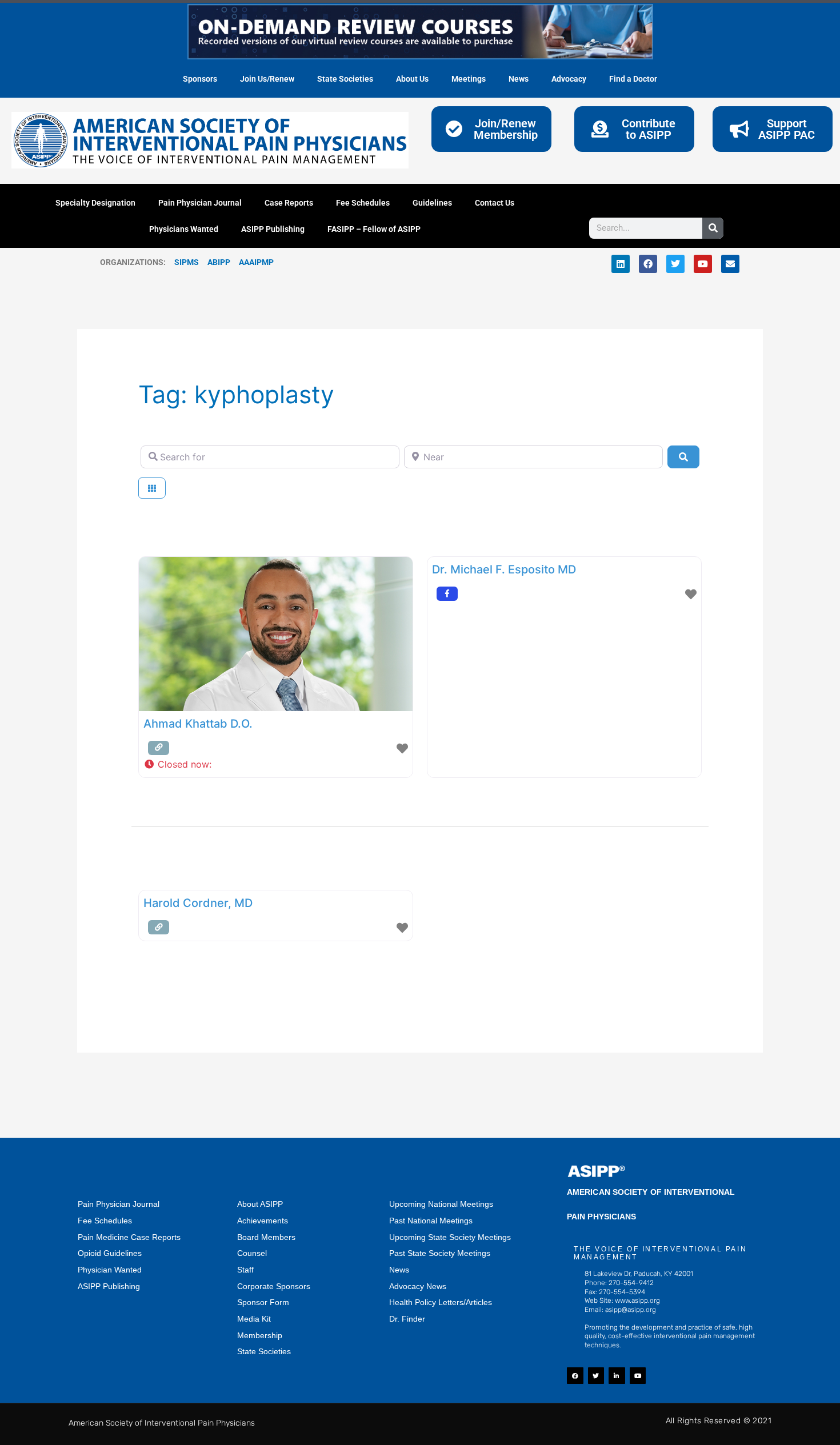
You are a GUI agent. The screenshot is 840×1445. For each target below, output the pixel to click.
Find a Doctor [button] (633, 78)
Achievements (262, 1220)
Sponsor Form (263, 1302)
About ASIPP (260, 1204)
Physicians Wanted (183, 229)
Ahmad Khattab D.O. (198, 723)
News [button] (519, 78)
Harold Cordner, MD (198, 903)
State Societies (345, 78)
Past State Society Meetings (439, 1253)
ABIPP (218, 262)
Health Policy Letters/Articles (440, 1302)
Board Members (266, 1237)
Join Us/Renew (267, 78)
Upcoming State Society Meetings (450, 1237)
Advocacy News (417, 1286)
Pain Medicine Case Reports (129, 1237)
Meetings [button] (468, 78)
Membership (259, 1335)
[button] (275, 765)
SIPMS (182, 262)
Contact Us (494, 202)
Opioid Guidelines (110, 1253)
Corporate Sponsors (273, 1286)
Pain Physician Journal (200, 202)
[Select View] (152, 488)
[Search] (712, 228)
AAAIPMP (256, 262)
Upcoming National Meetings (441, 1204)
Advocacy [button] (568, 78)
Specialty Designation (95, 202)
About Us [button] (412, 78)
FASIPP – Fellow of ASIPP (374, 229)
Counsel (252, 1253)
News (399, 1269)
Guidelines (432, 202)
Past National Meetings (431, 1220)
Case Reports (289, 202)
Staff (245, 1269)
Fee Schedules (363, 202)
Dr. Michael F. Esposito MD (504, 569)
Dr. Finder (407, 1318)
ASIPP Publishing (273, 229)
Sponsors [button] (200, 78)
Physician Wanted (110, 1269)
